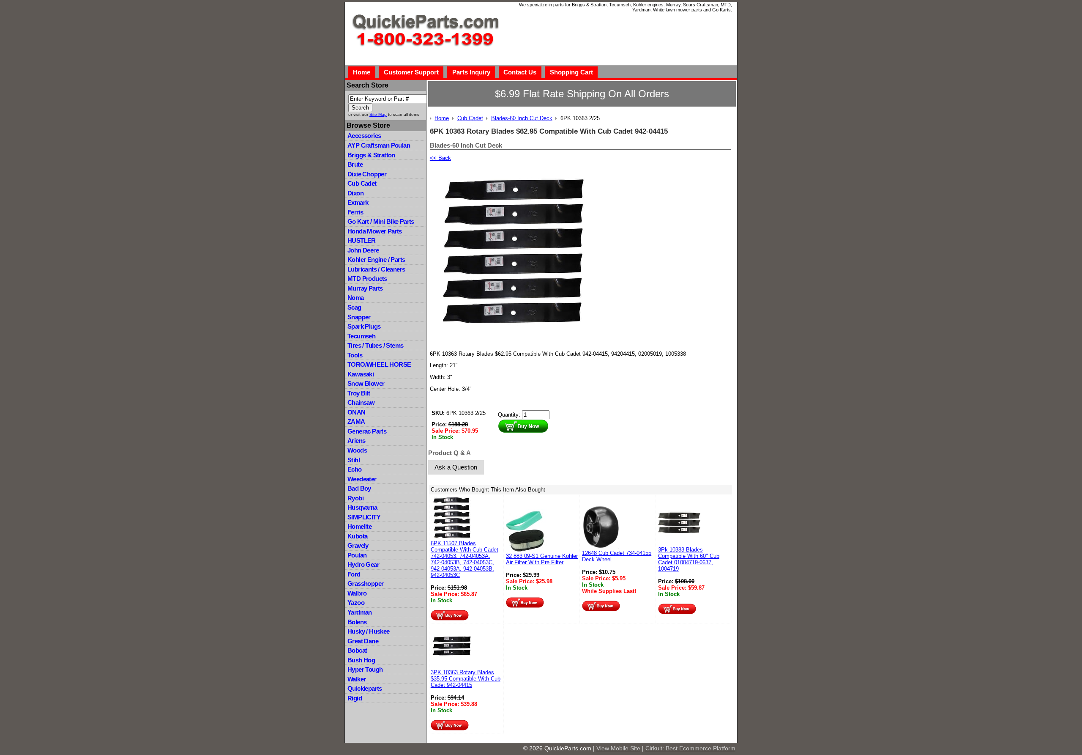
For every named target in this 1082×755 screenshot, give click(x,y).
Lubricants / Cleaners (376, 269)
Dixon (355, 193)
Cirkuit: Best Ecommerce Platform (690, 748)
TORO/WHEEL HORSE (379, 364)
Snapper (359, 317)
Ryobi (355, 498)
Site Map (378, 114)
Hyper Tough (365, 669)
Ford (354, 574)
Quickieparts (364, 688)
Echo (354, 469)
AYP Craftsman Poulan (378, 145)
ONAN (356, 412)
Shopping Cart (571, 72)
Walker (356, 679)
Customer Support (411, 72)
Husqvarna (362, 507)
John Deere (363, 250)
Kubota (357, 536)
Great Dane (362, 641)
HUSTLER (361, 240)
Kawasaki (360, 374)
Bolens (356, 622)
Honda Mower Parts (374, 231)
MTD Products (367, 278)
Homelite (359, 526)
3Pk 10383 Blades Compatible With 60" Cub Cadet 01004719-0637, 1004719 (688, 559)
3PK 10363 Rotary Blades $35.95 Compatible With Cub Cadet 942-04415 (465, 678)
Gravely (358, 545)
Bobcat (357, 650)
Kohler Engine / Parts (376, 259)
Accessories (364, 135)
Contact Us (519, 72)
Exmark (357, 202)
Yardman (359, 612)
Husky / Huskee (368, 631)
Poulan (356, 555)
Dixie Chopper (366, 174)
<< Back (440, 158)
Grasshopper (365, 583)
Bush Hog (361, 660)
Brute (355, 164)
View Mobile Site (618, 748)
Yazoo (355, 602)
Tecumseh (361, 336)
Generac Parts (366, 431)
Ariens (356, 440)
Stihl (353, 460)
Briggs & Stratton (371, 155)
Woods (357, 450)
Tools (354, 355)
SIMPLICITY (363, 517)
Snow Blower (365, 383)
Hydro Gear (363, 564)
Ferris (355, 212)
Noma (355, 297)
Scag (354, 307)
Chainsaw (360, 402)
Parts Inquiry (471, 72)
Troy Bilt (358, 393)
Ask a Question (455, 467)
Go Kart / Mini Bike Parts (380, 221)
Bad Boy (359, 488)
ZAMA (356, 421)
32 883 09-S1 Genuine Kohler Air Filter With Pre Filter (542, 559)
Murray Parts (365, 288)
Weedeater (362, 479)
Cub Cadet (362, 183)
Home (361, 72)
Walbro (356, 593)
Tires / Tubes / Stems (375, 345)
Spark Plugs (363, 326)
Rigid (354, 698)
